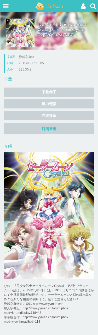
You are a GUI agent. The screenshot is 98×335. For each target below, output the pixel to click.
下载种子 (49, 92)
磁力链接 (49, 104)
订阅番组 (49, 129)
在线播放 (49, 115)
